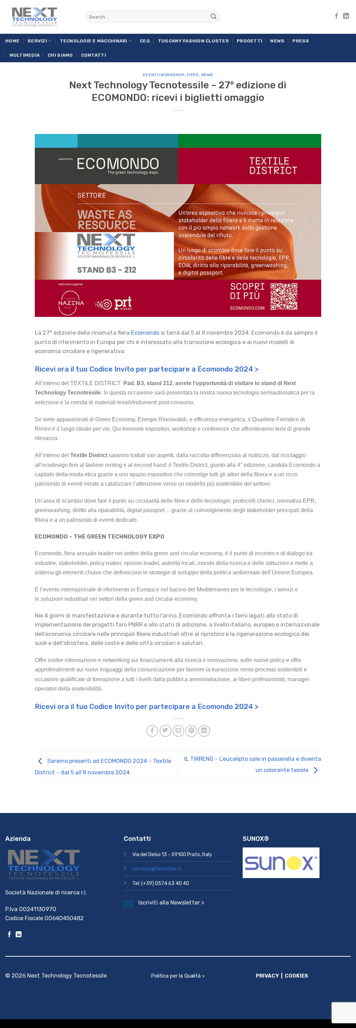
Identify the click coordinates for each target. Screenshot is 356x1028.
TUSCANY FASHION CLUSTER (193, 40)
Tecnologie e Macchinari (93, 40)
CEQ (145, 40)
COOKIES (296, 976)
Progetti (249, 40)
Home (12, 40)
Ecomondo (145, 332)
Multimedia (24, 55)
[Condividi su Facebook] (152, 731)
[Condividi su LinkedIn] (204, 731)
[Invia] (214, 17)
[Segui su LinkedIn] (346, 16)
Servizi (37, 40)
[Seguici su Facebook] (337, 16)
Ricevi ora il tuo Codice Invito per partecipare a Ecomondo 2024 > (146, 369)
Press (300, 40)
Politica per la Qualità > (178, 976)
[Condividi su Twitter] (165, 731)
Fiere (193, 74)
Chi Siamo (60, 55)
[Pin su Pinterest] (191, 731)
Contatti (93, 55)
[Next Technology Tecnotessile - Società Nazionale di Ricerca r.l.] (40, 17)
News (277, 40)
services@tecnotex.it (156, 869)
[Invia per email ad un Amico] (178, 731)
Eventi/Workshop (163, 74)
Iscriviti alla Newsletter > (171, 902)
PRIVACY (267, 976)
